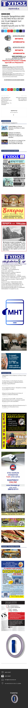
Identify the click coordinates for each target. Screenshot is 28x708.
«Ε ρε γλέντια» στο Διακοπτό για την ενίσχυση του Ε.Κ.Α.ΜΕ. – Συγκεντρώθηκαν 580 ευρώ (16, 142)
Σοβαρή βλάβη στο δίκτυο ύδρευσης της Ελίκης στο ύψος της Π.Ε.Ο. (16, 128)
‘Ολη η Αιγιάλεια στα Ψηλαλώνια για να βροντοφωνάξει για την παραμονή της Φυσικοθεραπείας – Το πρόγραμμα (6, 101)
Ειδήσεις (13, 11)
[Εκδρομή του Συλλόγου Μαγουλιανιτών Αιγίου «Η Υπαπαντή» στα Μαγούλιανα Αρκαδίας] (4, 134)
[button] (26, 9)
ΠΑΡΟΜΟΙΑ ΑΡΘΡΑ (6, 121)
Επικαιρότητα (7, 11)
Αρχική (2, 11)
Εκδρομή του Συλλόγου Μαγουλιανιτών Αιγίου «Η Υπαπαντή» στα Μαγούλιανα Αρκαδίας (12, 394)
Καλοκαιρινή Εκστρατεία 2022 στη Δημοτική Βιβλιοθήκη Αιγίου (21, 99)
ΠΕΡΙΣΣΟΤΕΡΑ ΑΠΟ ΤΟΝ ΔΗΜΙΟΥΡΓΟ (9, 123)
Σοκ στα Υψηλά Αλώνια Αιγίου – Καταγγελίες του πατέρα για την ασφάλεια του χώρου (14, 388)
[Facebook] (14, 115)
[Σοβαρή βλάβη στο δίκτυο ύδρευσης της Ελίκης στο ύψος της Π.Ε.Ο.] (4, 128)
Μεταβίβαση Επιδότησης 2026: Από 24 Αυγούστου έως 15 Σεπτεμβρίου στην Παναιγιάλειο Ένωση (14, 406)
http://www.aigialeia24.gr (14, 112)
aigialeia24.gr (5, 27)
